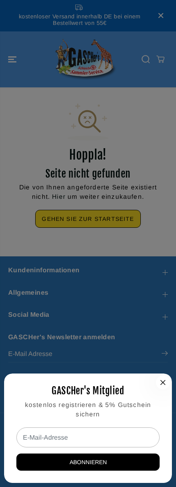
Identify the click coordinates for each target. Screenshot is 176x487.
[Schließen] (163, 382)
